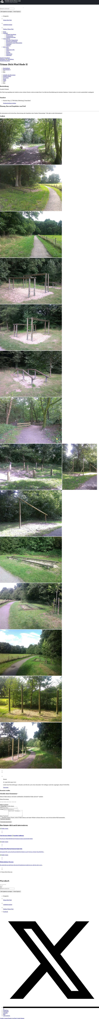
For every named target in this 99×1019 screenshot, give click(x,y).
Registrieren (11, 59)
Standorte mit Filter (11, 37)
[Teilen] (2, 884)
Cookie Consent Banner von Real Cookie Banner (12, 1018)
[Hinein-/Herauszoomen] (5, 884)
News (7, 48)
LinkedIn (5, 1013)
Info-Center (6, 47)
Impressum (9, 55)
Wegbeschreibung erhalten (9, 103)
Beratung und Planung (11, 41)
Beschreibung (6, 68)
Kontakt (8, 52)
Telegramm (6, 1011)
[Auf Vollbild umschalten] (3, 884)
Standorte (5, 33)
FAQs (7, 51)
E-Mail (1, 809)
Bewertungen (7, 69)
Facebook (5, 911)
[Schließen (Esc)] (0, 884)
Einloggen (2, 59)
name (1, 807)
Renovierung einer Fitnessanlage (14, 42)
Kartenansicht (9, 36)
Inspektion (8, 44)
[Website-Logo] (12, 7)
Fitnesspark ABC (10, 49)
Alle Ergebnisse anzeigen (6, 11)
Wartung (8, 45)
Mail (4, 1014)
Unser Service (6, 38)
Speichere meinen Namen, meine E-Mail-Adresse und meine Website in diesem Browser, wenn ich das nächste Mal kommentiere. (33, 817)
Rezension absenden (5, 819)
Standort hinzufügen (11, 34)
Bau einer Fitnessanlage (12, 40)
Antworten (5, 787)
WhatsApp (5, 1010)
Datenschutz (9, 54)
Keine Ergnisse (17, 11)
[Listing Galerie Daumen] (31, 164)
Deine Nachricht (4, 816)
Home (4, 31)
